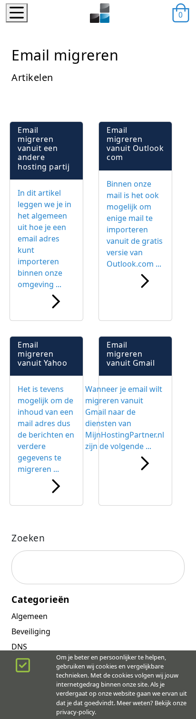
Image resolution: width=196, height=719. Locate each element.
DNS (19, 646)
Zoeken (28, 537)
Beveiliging (30, 631)
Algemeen (29, 616)
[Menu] (17, 12)
